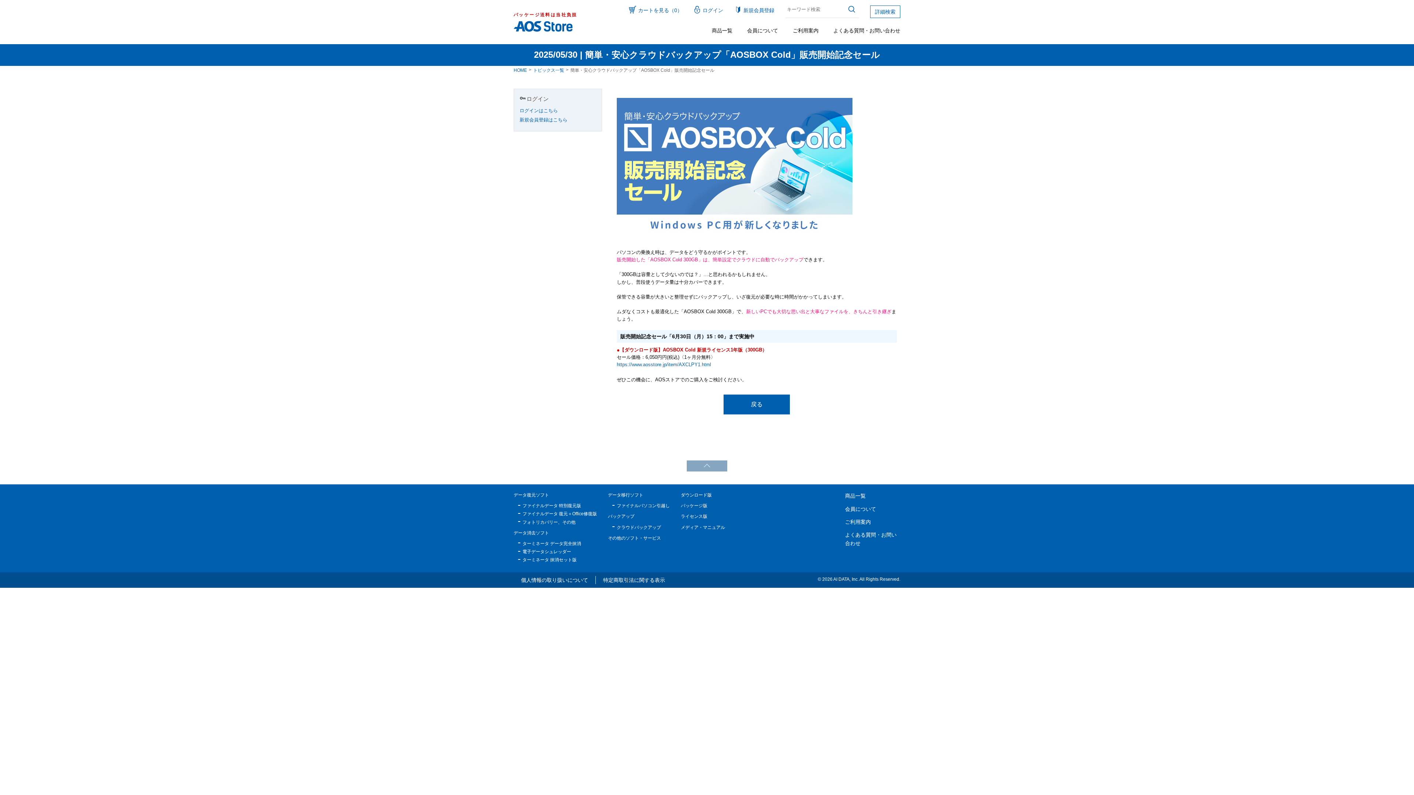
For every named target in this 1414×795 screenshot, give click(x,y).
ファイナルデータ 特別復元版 (552, 505)
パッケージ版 (694, 505)
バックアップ (621, 516)
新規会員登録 (758, 10)
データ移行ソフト (625, 495)
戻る (757, 404)
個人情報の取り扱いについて (554, 580)
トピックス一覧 (548, 70)
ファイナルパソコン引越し (643, 505)
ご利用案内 (806, 30)
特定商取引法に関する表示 (634, 580)
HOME (520, 70)
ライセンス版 (694, 516)
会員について (762, 30)
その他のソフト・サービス (634, 538)
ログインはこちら (539, 110)
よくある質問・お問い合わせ (866, 30)
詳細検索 (885, 12)
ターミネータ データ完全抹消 (552, 543)
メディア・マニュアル (703, 527)
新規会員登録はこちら (543, 120)
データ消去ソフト (531, 533)
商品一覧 (722, 30)
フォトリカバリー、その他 (549, 522)
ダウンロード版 (696, 495)
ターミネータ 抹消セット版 (550, 559)
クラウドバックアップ (639, 527)
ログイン (713, 10)
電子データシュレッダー (547, 551)
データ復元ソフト (531, 495)
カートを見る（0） (660, 10)
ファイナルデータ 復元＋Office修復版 (560, 513)
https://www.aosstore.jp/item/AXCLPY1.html (664, 364)
